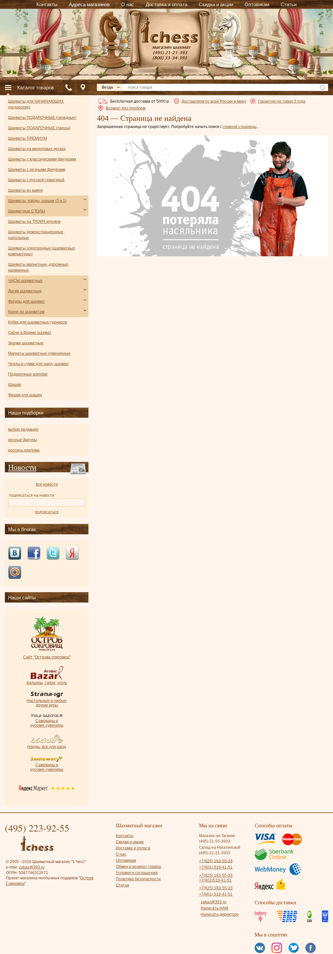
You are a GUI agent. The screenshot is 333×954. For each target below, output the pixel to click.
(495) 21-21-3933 (214, 853)
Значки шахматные (26, 343)
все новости (47, 484)
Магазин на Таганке (217, 835)
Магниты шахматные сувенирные (39, 353)
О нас (121, 854)
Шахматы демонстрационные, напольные (36, 235)
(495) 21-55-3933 (214, 841)
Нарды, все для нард (46, 746)
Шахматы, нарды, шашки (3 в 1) (37, 200)
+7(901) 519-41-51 (216, 867)
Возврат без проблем (125, 108)
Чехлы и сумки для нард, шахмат (38, 364)
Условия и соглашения (137, 873)
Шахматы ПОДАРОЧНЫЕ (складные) (42, 117)
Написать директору (220, 914)
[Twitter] (53, 554)
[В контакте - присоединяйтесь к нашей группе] (14, 554)
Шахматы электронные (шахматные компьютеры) (41, 251)
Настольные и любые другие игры (47, 702)
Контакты (124, 835)
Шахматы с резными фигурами (36, 169)
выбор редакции (23, 429)
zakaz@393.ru (32, 867)
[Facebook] (33, 554)
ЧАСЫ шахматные (25, 280)
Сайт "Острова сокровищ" (47, 657)
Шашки (14, 384)
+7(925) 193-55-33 (216, 861)
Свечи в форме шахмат (29, 332)
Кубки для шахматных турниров (37, 322)
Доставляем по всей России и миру (213, 101)
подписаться (47, 512)
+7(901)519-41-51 (215, 880)
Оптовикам (126, 860)
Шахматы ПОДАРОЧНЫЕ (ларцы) (39, 128)
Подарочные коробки (27, 374)
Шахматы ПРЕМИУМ (27, 138)
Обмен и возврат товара (138, 866)
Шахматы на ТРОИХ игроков (34, 221)
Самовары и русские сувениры (46, 723)
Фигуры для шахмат (26, 301)
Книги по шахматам (26, 312)
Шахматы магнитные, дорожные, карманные (38, 267)
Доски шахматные (25, 291)
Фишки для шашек (25, 395)
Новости (22, 467)
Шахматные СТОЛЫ (26, 211)
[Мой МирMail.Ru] (14, 573)
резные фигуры (22, 440)
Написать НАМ (214, 908)
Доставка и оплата (133, 848)
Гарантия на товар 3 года (281, 101)
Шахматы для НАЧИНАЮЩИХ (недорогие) (36, 104)
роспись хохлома (24, 450)
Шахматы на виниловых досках (37, 148)
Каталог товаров (35, 87)
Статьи (122, 885)
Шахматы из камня (25, 190)
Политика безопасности (138, 879)
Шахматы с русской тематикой (36, 180)
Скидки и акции (130, 842)
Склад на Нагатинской (219, 847)
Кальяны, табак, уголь (47, 683)
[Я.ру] (72, 554)
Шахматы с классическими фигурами (42, 159)
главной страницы (240, 126)
